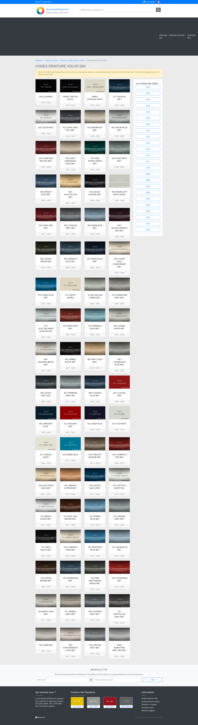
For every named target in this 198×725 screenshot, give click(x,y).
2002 (148, 217)
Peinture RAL (163, 36)
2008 (148, 180)
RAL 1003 (77, 706)
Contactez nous (148, 707)
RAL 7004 (93, 706)
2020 (148, 118)
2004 (148, 205)
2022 (148, 105)
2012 (148, 155)
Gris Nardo (126, 706)
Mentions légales (148, 710)
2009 (148, 174)
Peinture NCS (191, 36)
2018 (148, 124)
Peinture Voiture (176, 35)
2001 (148, 223)
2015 (148, 136)
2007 (148, 186)
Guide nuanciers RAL (150, 698)
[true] (158, 10)
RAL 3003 (110, 706)
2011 (148, 161)
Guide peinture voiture (150, 701)
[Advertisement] (80, 36)
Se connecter (150, 2)
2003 (148, 211)
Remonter (41, 717)
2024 (148, 93)
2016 (148, 130)
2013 (148, 149)
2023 (148, 99)
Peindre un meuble (149, 704)
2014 (148, 143)
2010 (148, 167)
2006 (148, 192)
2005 (148, 198)
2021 (148, 112)
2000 (148, 229)
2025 (148, 87)
